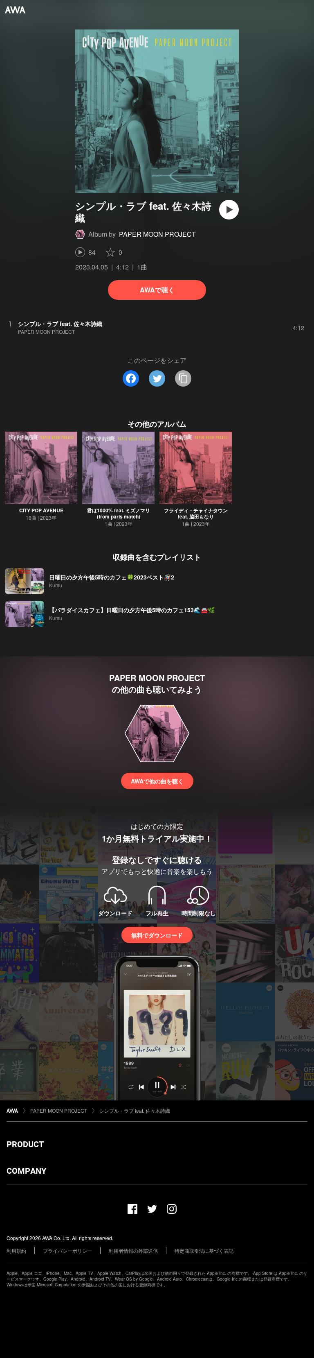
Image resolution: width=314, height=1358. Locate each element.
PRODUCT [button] (25, 1144)
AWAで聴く (157, 289)
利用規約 (16, 1250)
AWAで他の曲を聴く (157, 781)
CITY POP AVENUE (41, 510)
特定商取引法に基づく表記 (204, 1250)
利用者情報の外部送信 (133, 1250)
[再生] (229, 210)
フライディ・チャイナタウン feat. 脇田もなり (196, 513)
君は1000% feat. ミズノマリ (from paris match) (118, 513)
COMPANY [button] (26, 1171)
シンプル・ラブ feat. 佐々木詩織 (134, 1110)
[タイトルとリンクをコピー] (183, 378)
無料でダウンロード (157, 935)
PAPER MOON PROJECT (157, 234)
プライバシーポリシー (67, 1250)
